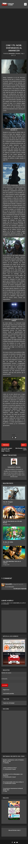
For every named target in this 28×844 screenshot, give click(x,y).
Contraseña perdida (8, 693)
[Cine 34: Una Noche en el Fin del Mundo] (14, 512)
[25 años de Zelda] (14, 533)
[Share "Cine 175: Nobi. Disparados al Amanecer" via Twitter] (15, 437)
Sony (5, 791)
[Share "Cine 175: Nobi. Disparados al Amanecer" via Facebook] (12, 437)
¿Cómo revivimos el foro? (10, 767)
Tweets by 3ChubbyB (8, 703)
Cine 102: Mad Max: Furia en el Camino (12, 562)
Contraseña (4, 678)
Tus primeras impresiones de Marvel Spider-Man (13, 789)
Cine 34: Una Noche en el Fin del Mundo (12, 522)
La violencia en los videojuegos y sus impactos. (13, 774)
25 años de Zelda (8, 542)
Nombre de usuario (6, 673)
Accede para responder (20, 588)
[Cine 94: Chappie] (14, 493)
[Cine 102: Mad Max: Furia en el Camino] (14, 552)
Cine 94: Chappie (8, 502)
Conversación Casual (10, 769)
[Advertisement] (14, 23)
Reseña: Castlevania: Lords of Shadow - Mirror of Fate (13, 760)
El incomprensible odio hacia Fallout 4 (13, 782)
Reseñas (6, 762)
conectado (16, 603)
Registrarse (6, 689)
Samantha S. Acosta (14, 53)
